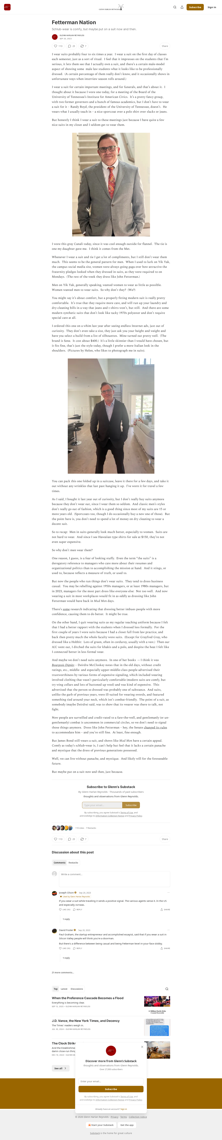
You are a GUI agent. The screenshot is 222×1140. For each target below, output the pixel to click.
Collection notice (138, 1116)
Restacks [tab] (73, 862)
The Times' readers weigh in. (68, 1025)
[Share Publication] (182, 7)
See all (58, 1068)
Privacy (114, 1116)
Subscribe (195, 7)
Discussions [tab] (77, 988)
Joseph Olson (66, 892)
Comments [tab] (59, 862)
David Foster (66, 930)
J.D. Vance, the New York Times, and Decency (86, 1021)
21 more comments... (63, 972)
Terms (123, 1116)
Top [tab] (56, 988)
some (66, 609)
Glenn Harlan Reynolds (72, 35)
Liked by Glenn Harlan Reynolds (76, 896)
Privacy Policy (135, 1099)
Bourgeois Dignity (63, 665)
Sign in (212, 7)
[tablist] (66, 862)
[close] (142, 1046)
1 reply (66, 919)
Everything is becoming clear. (68, 1002)
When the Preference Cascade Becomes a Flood (88, 998)
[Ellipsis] (168, 892)
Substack (95, 1133)
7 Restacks (91, 827)
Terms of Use (126, 1096)
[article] (111, 1005)
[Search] (175, 7)
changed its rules (155, 727)
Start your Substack (102, 1125)
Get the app (127, 1125)
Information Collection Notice (110, 1099)
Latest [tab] (64, 988)
